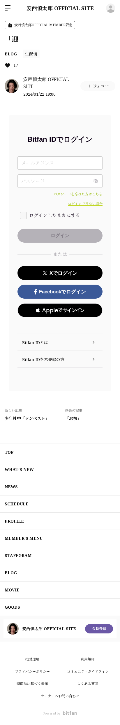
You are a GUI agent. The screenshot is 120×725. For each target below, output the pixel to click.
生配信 (31, 54)
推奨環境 (32, 659)
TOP (9, 452)
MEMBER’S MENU (24, 538)
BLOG (11, 54)
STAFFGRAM (18, 555)
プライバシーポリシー (32, 671)
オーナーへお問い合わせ (60, 696)
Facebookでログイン (62, 292)
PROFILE (14, 521)
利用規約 (88, 659)
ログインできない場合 (85, 203)
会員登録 (99, 628)
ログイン (110, 8)
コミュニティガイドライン (88, 671)
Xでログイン (63, 273)
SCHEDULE (17, 504)
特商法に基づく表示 (32, 683)
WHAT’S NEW (19, 469)
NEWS (11, 486)
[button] (60, 310)
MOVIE (12, 590)
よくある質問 (87, 683)
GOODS (12, 607)
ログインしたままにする (54, 215)
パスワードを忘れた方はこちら (78, 194)
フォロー (101, 86)
